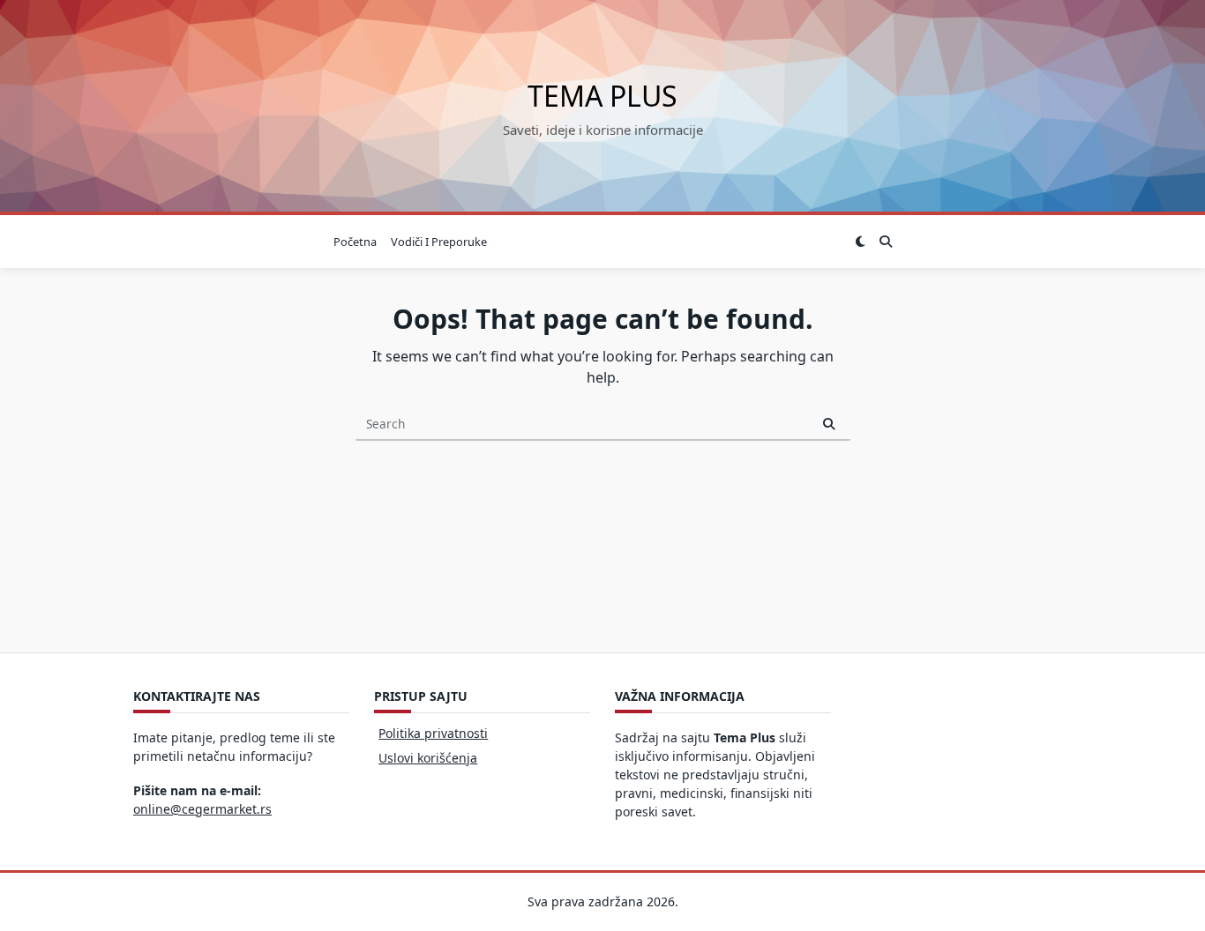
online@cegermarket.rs (202, 809)
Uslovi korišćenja (427, 757)
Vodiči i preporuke (439, 242)
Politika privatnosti (433, 733)
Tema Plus (602, 96)
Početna (355, 242)
